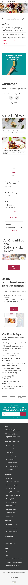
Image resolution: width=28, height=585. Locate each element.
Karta (14, 211)
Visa (14, 309)
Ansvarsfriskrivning (14, 579)
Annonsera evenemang (12, 531)
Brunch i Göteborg (11, 456)
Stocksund (14, 217)
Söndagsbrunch (10, 452)
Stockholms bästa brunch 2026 (14, 559)
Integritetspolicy (15, 416)
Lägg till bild (14, 103)
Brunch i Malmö (10, 459)
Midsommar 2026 (10, 505)
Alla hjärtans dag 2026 (12, 485)
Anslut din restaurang (11, 524)
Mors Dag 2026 (10, 499)
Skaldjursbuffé (9, 469)
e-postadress (8, 195)
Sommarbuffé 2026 (11, 509)
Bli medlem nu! (18, 227)
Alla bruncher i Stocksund (11, 291)
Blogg (7, 555)
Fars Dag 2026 (9, 516)
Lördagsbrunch (10, 449)
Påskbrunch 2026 (10, 488)
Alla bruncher (9, 552)
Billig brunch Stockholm (12, 466)
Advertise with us (10, 543)
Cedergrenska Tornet (22, 396)
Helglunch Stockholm (11, 462)
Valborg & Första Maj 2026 (13, 492)
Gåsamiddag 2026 (10, 512)
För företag (14, 175)
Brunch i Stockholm (11, 445)
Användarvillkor (14, 575)
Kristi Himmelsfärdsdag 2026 (13, 495)
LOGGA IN (14, 230)
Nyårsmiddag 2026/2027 (12, 481)
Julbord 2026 (9, 478)
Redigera (14, 172)
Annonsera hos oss (11, 540)
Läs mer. (4, 35)
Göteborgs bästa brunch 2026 (14, 562)
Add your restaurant (11, 528)
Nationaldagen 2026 (11, 502)
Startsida (4, 396)
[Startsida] (3, 2)
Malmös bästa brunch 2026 (13, 565)
